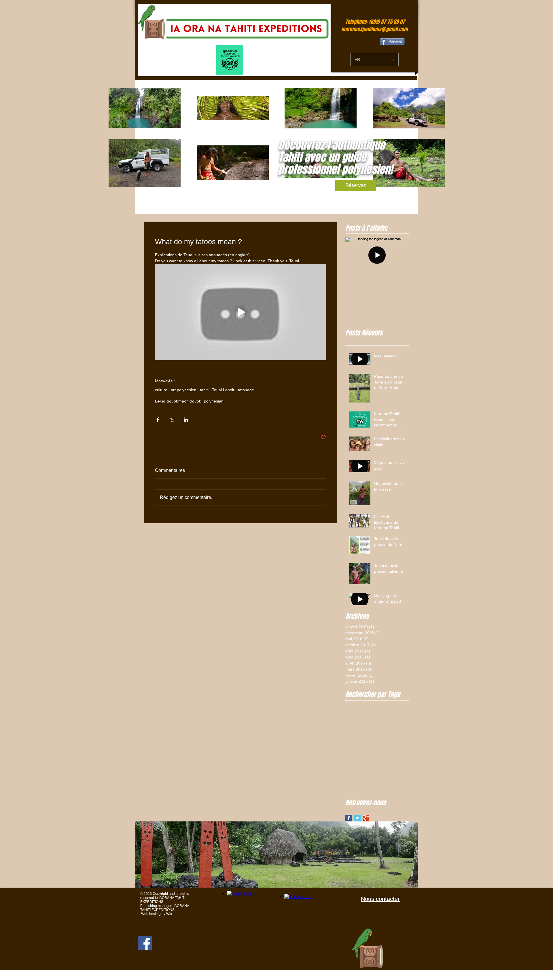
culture (161, 390)
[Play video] (240, 312)
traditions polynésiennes (367, 786)
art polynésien (183, 390)
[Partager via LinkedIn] (186, 419)
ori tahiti (383, 759)
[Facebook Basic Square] (348, 818)
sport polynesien (360, 768)
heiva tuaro (355, 723)
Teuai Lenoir (223, 390)
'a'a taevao (355, 705)
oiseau (367, 759)
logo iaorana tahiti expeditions (372, 750)
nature (351, 759)
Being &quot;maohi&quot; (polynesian (189, 401)
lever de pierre (358, 741)
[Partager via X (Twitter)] (172, 419)
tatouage (246, 390)
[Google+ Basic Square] (366, 818)
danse (396, 713)
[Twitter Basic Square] (357, 818)
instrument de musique (366, 732)
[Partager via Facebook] (157, 419)
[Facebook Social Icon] (145, 943)
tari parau (399, 768)
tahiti (204, 390)
